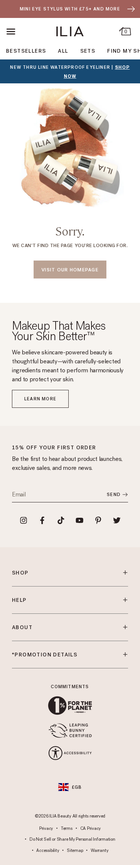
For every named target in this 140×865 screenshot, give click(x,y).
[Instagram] (23, 520)
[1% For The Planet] (70, 705)
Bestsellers (26, 51)
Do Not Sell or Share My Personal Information (72, 839)
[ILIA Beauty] (70, 31)
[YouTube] (79, 520)
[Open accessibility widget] (70, 753)
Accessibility (47, 850)
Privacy (46, 828)
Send (114, 495)
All (63, 51)
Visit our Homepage (70, 270)
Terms (66, 828)
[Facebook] (42, 520)
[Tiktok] (61, 520)
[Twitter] (117, 520)
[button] (11, 32)
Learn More (40, 399)
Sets (88, 51)
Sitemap (75, 850)
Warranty (99, 850)
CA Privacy (90, 828)
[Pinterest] (98, 520)
